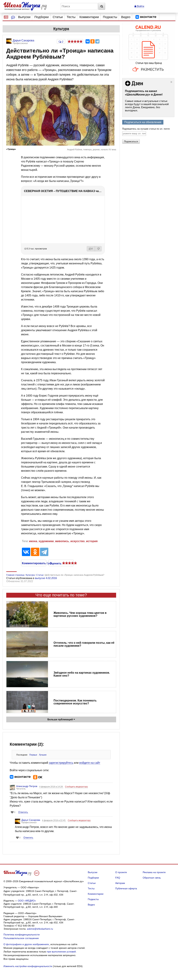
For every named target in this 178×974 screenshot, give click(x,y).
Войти (140, 6)
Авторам (120, 883)
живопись (62, 541)
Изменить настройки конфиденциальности (27, 966)
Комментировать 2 (33, 563)
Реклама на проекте (154, 872)
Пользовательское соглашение (21, 938)
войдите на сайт (89, 762)
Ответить (23, 812)
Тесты (71, 17)
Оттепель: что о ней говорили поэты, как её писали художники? (84, 644)
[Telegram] (97, 41)
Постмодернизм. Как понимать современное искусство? (75, 702)
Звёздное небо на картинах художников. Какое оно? (82, 674)
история (92, 541)
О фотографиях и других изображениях (26, 944)
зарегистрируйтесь (61, 762)
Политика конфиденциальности (21, 934)
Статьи (58, 17)
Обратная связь (152, 877)
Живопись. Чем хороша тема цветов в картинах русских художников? (80, 614)
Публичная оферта (126, 888)
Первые (33, 755)
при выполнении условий (61, 951)
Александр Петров (26, 786)
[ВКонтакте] (88, 41)
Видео (125, 17)
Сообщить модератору (76, 786)
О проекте (121, 872)
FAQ (117, 877)
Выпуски (24, 17)
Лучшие (43, 755)
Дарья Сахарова (30, 820)
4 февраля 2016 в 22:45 (54, 820)
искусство (77, 541)
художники (46, 541)
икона (33, 541)
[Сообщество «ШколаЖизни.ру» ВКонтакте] (145, 17)
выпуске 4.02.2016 (46, 578)
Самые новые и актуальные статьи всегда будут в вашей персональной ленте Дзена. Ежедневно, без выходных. (147, 105)
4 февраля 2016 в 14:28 (51, 786)
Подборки (41, 17)
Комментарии (89, 17)
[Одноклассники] (92, 41)
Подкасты (110, 17)
